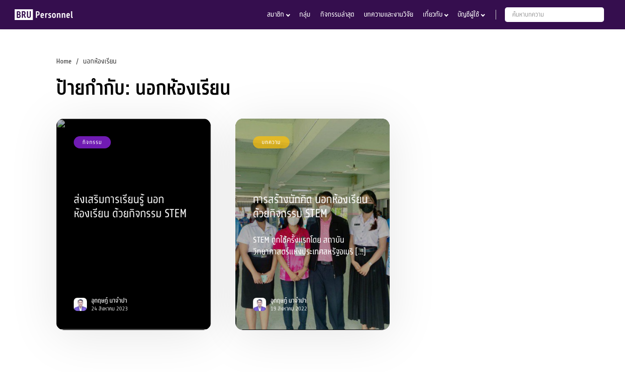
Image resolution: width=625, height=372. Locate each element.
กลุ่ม (305, 14)
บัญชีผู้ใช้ (468, 14)
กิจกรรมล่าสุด (337, 14)
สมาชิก (275, 14)
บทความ (271, 142)
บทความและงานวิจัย (388, 14)
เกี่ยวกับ (432, 14)
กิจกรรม (92, 142)
